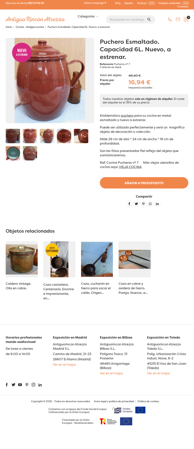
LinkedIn (40, 384)
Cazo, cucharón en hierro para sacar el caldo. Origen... (96, 288)
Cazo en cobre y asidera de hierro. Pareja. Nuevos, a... (133, 288)
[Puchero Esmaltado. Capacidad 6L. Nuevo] (13, 136)
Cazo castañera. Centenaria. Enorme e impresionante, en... (58, 291)
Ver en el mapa (64, 364)
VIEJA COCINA (130, 167)
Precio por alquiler (107, 82)
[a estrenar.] (30, 136)
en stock (116, 67)
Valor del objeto (111, 75)
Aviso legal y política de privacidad (114, 401)
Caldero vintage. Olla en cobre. (18, 285)
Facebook (6, 384)
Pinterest (143, 204)
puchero (127, 115)
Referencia (106, 64)
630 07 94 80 (36, 3)
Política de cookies (148, 401)
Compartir (129, 204)
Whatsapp (150, 204)
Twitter (13, 384)
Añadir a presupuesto (144, 183)
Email (178, 19)
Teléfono (170, 19)
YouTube (20, 384)
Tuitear (136, 204)
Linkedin (157, 204)
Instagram (33, 384)
